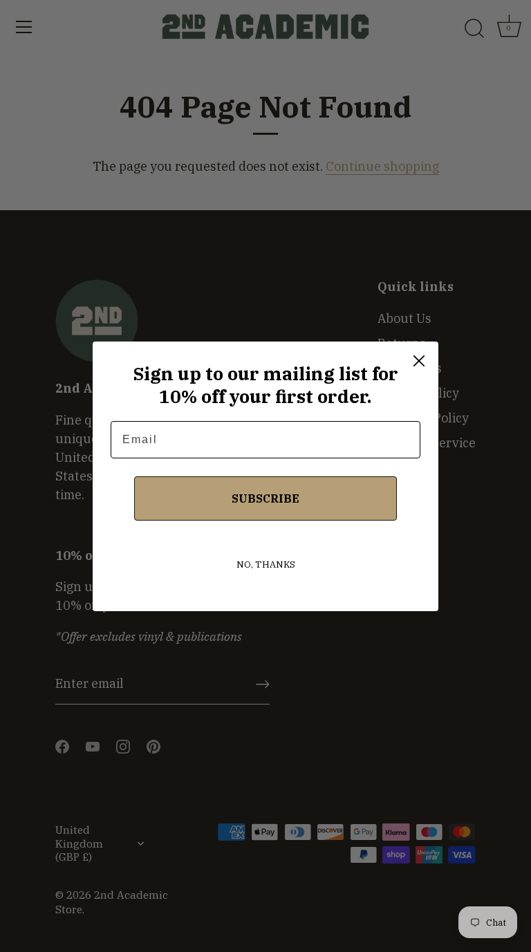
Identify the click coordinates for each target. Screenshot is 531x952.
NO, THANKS (265, 564)
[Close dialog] (419, 360)
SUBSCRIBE (265, 498)
